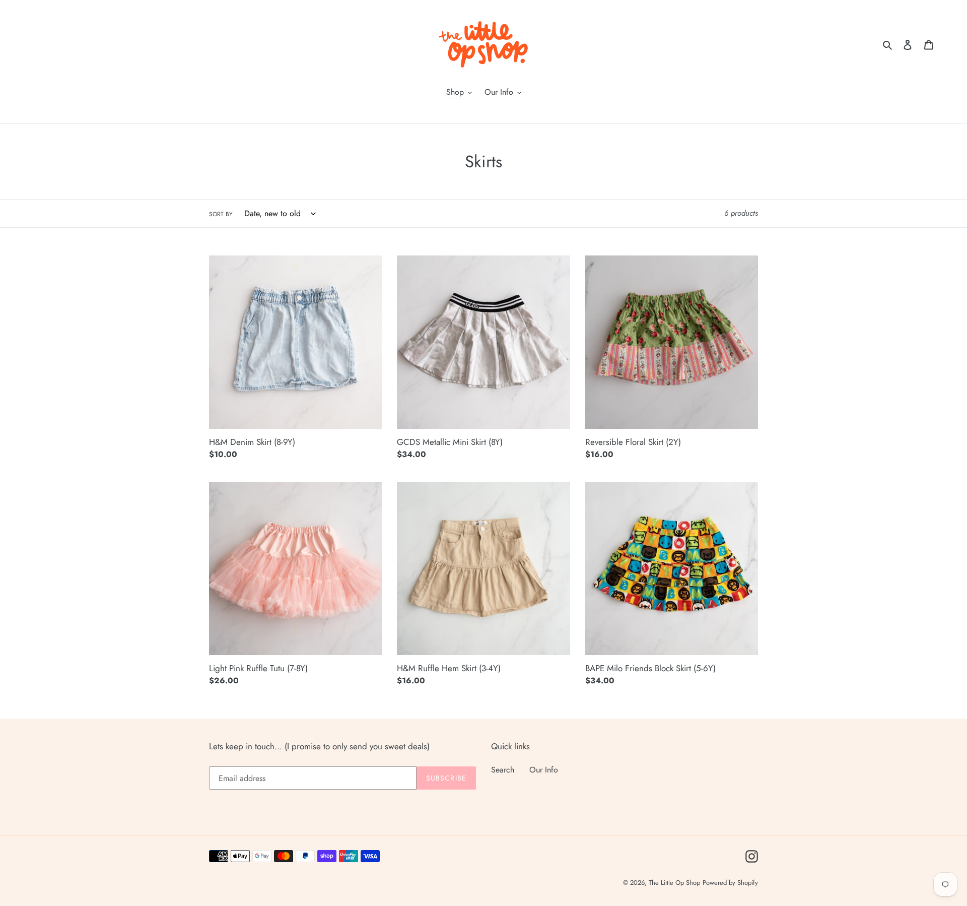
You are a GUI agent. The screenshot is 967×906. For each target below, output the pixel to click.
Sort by (221, 214)
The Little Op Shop (674, 882)
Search (502, 769)
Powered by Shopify (730, 882)
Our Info (543, 769)
